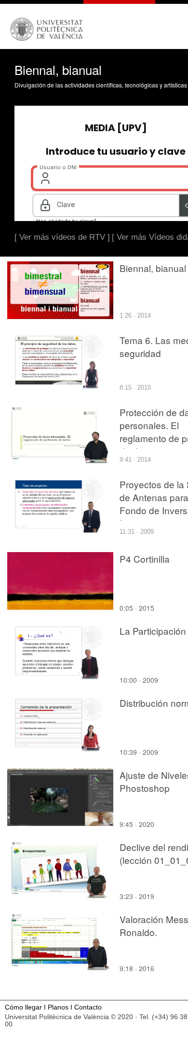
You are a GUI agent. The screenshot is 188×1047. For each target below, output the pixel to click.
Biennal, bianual (153, 267)
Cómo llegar (23, 1007)
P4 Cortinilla (145, 558)
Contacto (88, 1007)
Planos (58, 1007)
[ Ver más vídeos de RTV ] (62, 237)
